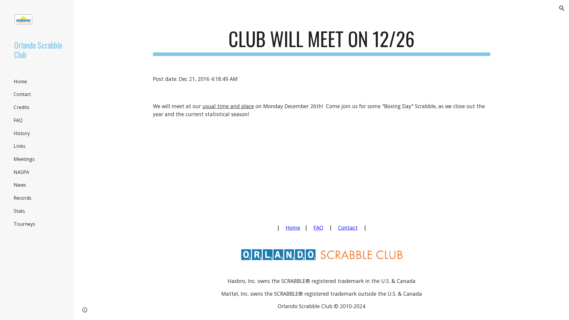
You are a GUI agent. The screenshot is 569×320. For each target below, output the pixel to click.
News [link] (20, 185)
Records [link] (22, 198)
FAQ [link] (18, 120)
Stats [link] (19, 211)
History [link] (22, 133)
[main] (322, 41)
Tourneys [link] (24, 224)
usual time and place (228, 106)
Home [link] (20, 81)
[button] (562, 8)
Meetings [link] (24, 159)
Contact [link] (22, 94)
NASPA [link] (21, 172)
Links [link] (19, 146)
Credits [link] (21, 107)
